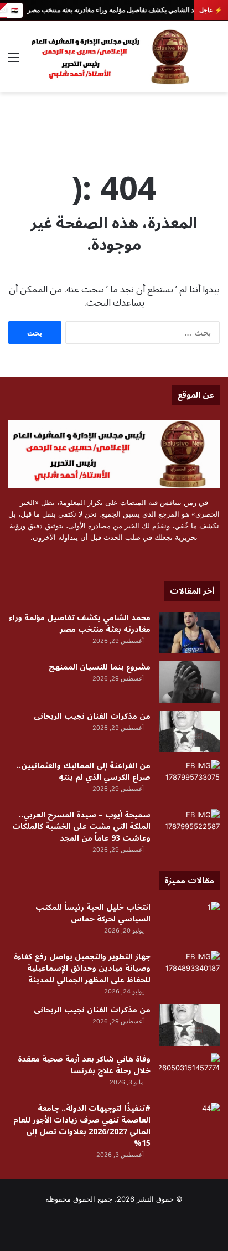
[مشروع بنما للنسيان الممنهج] (189, 682)
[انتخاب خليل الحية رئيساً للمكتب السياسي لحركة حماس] (189, 922)
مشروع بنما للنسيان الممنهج (100, 667)
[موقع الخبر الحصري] (114, 57)
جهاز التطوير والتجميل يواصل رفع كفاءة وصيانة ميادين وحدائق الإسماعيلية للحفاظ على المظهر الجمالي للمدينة (82, 968)
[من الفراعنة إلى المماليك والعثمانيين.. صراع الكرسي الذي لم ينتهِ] (189, 780)
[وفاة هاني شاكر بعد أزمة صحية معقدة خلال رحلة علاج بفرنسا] (189, 1074)
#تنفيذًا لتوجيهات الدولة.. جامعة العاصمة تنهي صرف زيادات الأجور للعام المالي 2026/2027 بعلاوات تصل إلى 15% (82, 1125)
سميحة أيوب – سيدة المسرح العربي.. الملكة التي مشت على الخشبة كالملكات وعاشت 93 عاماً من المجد (81, 826)
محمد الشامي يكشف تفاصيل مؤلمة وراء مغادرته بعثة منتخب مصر (116, 10)
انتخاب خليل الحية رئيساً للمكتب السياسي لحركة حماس (93, 913)
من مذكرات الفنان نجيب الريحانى (92, 716)
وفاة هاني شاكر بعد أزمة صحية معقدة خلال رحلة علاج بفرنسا (84, 1065)
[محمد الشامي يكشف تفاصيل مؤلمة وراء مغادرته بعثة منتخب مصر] (189, 632)
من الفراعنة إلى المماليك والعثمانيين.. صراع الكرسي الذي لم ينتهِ (84, 771)
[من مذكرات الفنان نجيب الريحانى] (189, 731)
